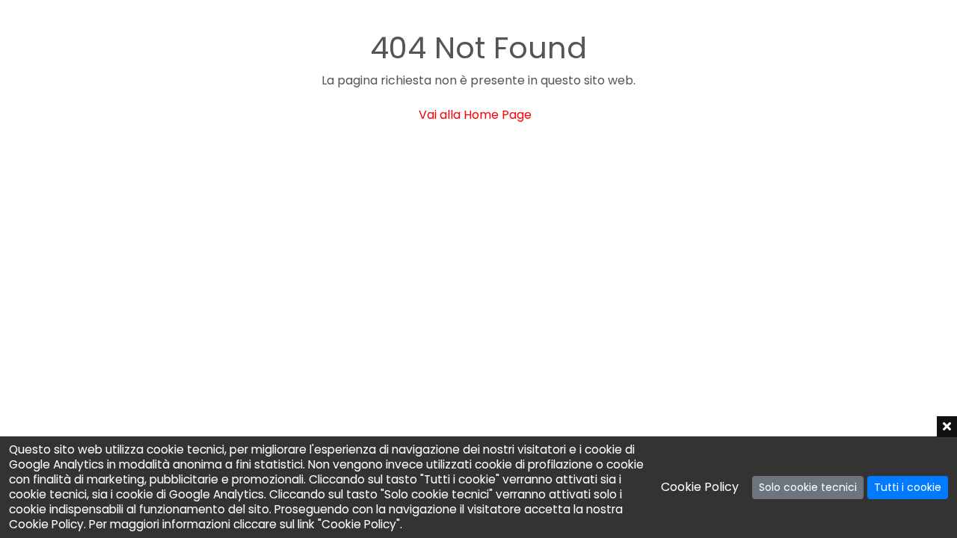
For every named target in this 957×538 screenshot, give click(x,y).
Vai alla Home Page (475, 114)
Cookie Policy (700, 486)
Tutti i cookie (907, 487)
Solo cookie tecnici (808, 487)
